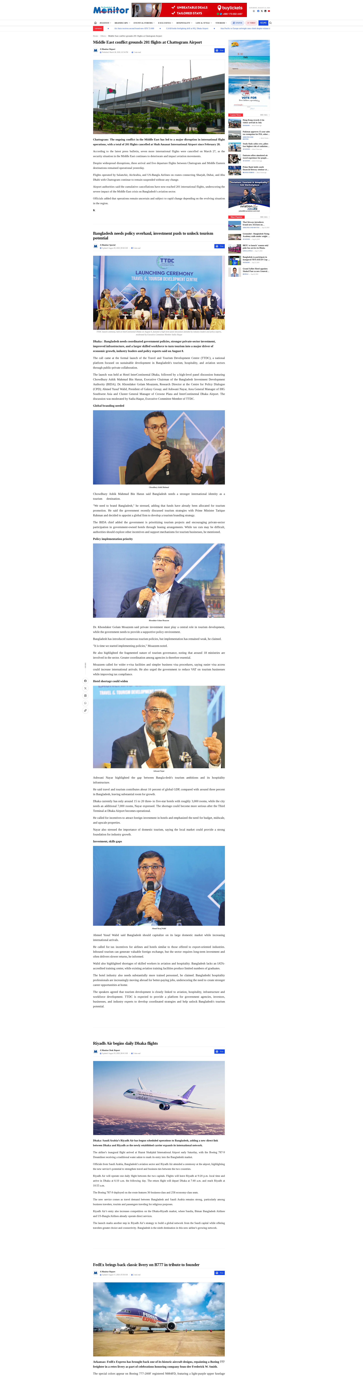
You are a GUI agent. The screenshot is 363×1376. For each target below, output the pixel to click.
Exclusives (164, 23)
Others (103, 36)
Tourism (220, 23)
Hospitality (183, 23)
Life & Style (203, 23)
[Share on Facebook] (85, 681)
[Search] (270, 23)
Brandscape (121, 23)
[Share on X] (85, 688)
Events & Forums (143, 23)
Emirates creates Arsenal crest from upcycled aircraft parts (243, 28)
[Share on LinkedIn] (85, 696)
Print (221, 50)
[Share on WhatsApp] (85, 703)
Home (95, 36)
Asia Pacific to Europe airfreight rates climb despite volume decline (180, 28)
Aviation (104, 23)
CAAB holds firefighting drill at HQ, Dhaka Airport (120, 28)
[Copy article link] (85, 710)
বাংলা (263, 23)
